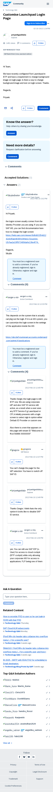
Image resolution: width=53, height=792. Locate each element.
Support (39, 779)
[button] (35, 43)
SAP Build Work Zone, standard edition (18, 54)
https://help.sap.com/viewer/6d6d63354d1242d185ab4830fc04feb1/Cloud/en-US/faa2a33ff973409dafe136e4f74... (26, 238)
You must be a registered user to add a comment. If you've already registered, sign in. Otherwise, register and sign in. (26, 267)
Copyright (13, 772)
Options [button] (48, 24)
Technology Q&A (11, 10)
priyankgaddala (18, 35)
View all (6, 743)
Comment (43, 108)
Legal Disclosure (40, 772)
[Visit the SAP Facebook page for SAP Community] (20, 757)
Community (18, 4)
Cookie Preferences (13, 786)
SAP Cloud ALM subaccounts (16, 628)
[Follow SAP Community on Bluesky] (24, 757)
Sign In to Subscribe (36, 23)
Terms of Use (39, 765)
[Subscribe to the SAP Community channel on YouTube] (29, 757)
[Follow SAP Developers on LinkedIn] (33, 757)
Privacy (13, 765)
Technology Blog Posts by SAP (19, 667)
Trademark (13, 779)
